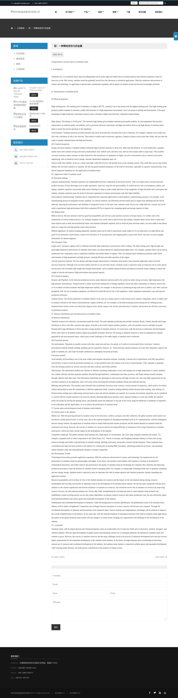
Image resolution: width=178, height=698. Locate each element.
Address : (15, 663)
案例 (18, 64)
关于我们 (69, 12)
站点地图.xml (60, 693)
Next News (160, 557)
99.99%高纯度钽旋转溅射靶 (36, 102)
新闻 (100, 12)
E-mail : (14, 668)
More (34, 95)
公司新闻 (20, 69)
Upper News (58, 557)
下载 (128, 12)
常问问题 (142, 12)
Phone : (14, 672)
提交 (56, 627)
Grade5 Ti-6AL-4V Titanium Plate (37, 89)
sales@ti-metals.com (22, 3)
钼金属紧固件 (35, 126)
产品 (86, 12)
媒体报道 (20, 58)
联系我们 (158, 12)
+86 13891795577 (40, 3)
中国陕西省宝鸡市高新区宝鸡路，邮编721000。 (39, 663)
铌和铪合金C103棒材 (37, 114)
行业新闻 (20, 53)
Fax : (13, 677)
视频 (114, 12)
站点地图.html (74, 693)
